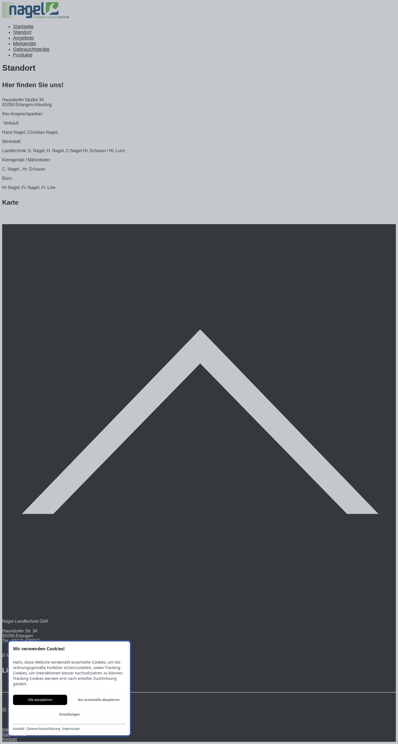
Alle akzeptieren (40, 699)
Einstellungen (69, 714)
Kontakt (18, 729)
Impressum (71, 729)
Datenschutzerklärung (43, 729)
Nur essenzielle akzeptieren (99, 699)
